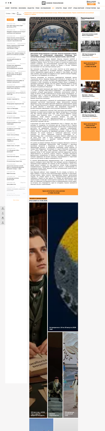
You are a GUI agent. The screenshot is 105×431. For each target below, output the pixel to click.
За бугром (19, 13)
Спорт (70, 8)
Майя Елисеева (11, 173)
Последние (10, 19)
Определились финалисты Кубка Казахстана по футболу (16, 87)
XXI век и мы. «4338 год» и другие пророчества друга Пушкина (14, 74)
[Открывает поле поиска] (99, 3)
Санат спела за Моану (13, 134)
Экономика (22, 8)
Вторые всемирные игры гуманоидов (14, 123)
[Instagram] (10, 3)
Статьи (8, 13)
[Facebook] (6, 3)
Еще (98, 8)
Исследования (46, 8)
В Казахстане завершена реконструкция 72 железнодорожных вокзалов (15, 67)
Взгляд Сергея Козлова (13, 195)
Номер (7, 8)
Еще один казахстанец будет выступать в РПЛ (15, 26)
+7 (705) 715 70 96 (53, 193)
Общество (30, 8)
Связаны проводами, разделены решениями (16, 189)
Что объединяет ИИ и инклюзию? (13, 151)
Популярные (22, 19)
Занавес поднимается (13, 99)
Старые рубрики (90, 8)
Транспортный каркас (13, 156)
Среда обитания (78, 8)
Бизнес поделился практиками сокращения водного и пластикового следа (15, 47)
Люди (65, 8)
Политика (14, 8)
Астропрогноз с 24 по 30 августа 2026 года (16, 93)
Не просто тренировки (13, 117)
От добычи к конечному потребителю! (13, 129)
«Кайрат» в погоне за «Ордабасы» (13, 140)
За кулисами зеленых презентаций (13, 178)
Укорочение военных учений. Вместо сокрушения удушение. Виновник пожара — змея (15, 167)
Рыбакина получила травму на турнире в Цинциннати (15, 81)
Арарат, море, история (13, 145)
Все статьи (16, 200)
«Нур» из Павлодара (12, 108)
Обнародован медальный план (15, 103)
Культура (59, 8)
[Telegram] (8, 3)
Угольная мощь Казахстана (14, 161)
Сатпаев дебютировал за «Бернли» (14, 59)
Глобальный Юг (95, 57)
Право (37, 8)
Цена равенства (11, 184)
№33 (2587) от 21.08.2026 (38, 200)
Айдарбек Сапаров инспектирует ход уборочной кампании (16, 32)
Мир (53, 8)
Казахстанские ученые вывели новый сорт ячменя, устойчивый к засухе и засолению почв (16, 39)
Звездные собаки (12, 113)
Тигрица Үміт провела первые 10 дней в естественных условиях (16, 53)
